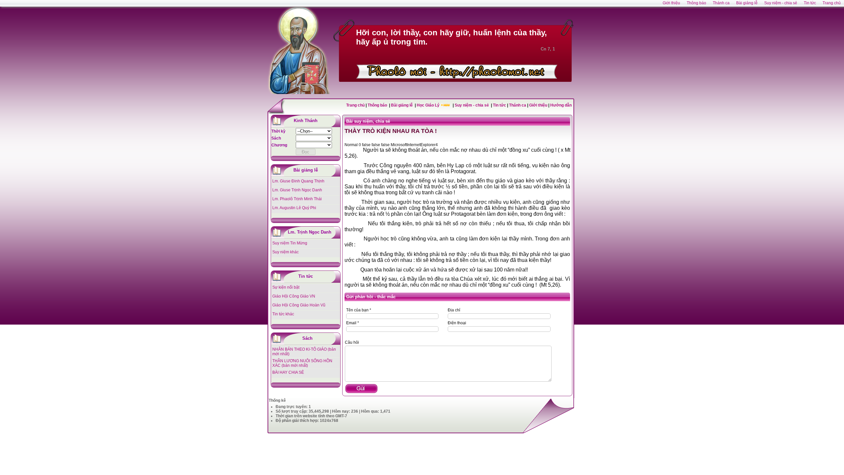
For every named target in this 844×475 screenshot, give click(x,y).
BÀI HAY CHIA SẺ (288, 372)
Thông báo (378, 105)
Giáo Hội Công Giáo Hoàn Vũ (298, 305)
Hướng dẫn (561, 105)
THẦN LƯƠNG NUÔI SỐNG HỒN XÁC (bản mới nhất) (302, 363)
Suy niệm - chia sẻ (472, 105)
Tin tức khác (283, 314)
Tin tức (500, 105)
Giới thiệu (538, 105)
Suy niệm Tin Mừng (289, 243)
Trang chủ (355, 105)
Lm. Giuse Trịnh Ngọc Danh (297, 190)
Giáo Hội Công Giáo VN (293, 296)
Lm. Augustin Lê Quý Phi (294, 208)
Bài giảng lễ (402, 105)
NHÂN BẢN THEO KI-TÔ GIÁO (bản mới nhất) (304, 351)
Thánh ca (517, 105)
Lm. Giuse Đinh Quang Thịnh (298, 181)
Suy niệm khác (285, 252)
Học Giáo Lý (428, 105)
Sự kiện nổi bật (285, 287)
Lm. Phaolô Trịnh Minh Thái (297, 199)
